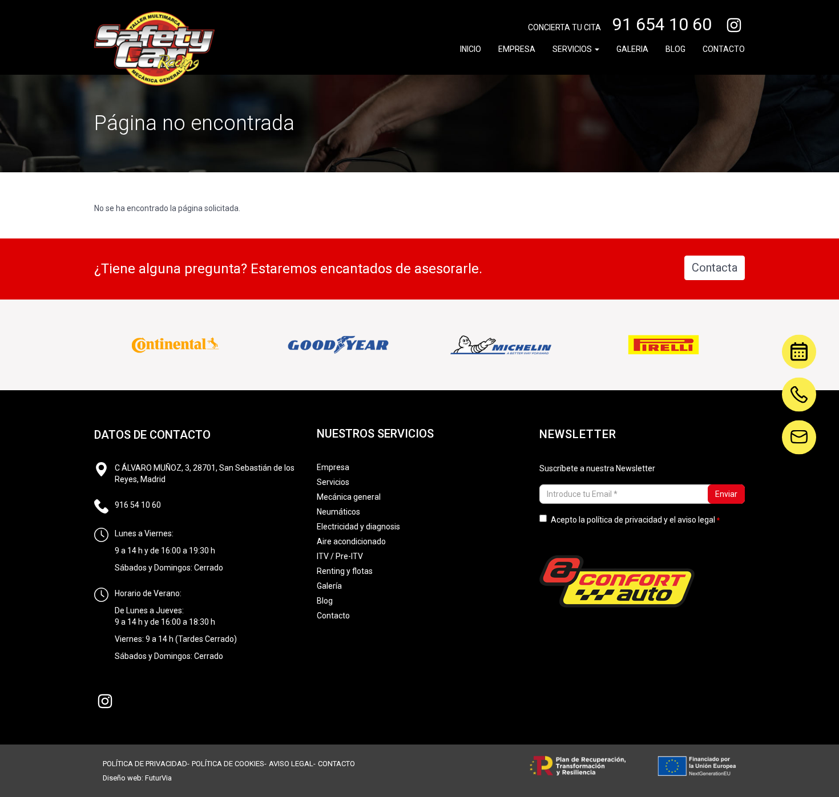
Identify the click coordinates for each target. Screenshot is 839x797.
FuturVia (158, 778)
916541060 (799, 384)
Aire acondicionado (351, 541)
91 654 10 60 (662, 24)
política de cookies (228, 763)
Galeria (632, 49)
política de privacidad (624, 519)
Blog (675, 49)
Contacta (714, 267)
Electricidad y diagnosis (358, 526)
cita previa (793, 349)
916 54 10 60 (138, 504)
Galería (329, 585)
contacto (336, 763)
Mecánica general (349, 496)
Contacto (724, 49)
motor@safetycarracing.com (799, 427)
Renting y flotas (345, 571)
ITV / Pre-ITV (340, 556)
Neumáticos (338, 511)
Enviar (726, 494)
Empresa (516, 49)
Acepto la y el (633, 519)
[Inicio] (154, 48)
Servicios (573, 49)
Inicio (470, 49)
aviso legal (696, 519)
